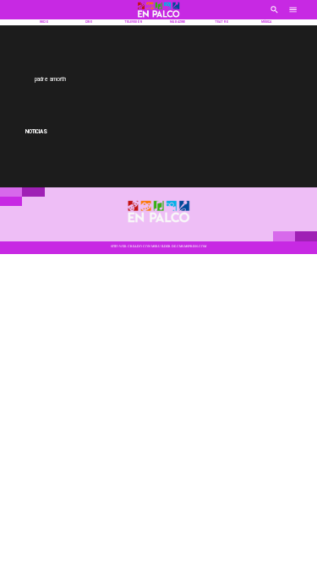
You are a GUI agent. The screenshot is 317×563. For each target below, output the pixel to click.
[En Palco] (274, 15)
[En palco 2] (159, 18)
